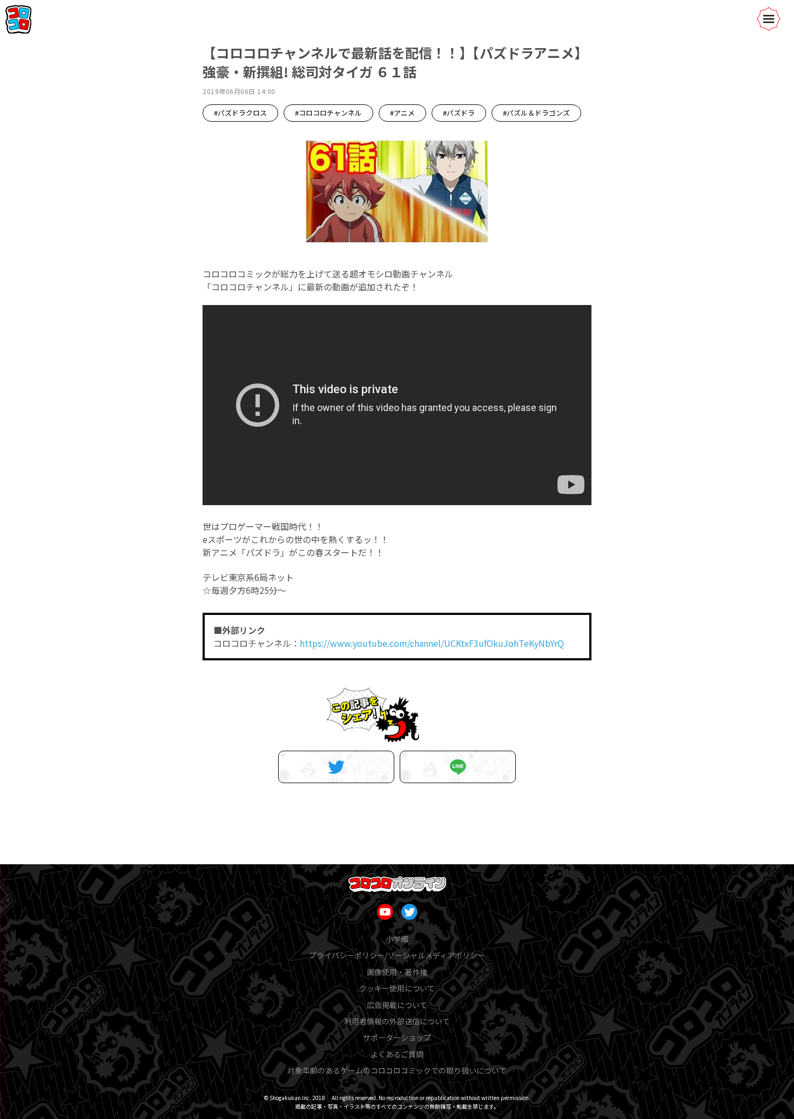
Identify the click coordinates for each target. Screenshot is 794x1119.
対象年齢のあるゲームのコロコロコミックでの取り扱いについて (397, 1070)
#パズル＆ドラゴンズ (536, 113)
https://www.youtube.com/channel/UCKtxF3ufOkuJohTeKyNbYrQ (432, 643)
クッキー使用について (397, 988)
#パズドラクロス (240, 113)
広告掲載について (397, 1004)
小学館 (397, 938)
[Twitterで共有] (336, 767)
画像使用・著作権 (397, 971)
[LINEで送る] (458, 767)
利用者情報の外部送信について (397, 1021)
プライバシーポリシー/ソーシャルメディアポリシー (397, 955)
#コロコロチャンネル (328, 113)
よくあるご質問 (397, 1054)
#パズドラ (459, 113)
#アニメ (402, 113)
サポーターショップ (397, 1037)
